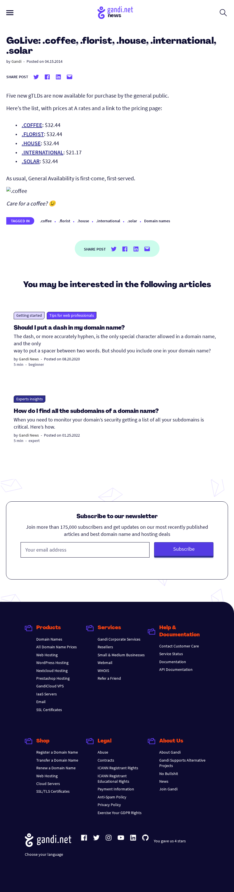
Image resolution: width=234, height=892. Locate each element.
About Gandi (170, 752)
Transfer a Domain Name (57, 760)
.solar (132, 220)
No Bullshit (168, 773)
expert (34, 440)
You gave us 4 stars (170, 840)
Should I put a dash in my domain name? (69, 328)
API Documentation (176, 669)
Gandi (16, 61)
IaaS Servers (46, 694)
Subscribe (184, 549)
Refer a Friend (109, 678)
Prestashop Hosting (53, 678)
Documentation (172, 661)
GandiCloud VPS (50, 686)
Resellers (105, 646)
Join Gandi (168, 789)
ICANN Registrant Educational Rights (113, 778)
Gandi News (29, 359)
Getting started (29, 315)
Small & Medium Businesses (121, 654)
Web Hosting (47, 654)
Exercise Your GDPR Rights (120, 812)
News (163, 781)
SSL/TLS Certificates (53, 791)
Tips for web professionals (71, 315)
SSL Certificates (49, 709)
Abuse (103, 752)
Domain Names (49, 639)
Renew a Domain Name (56, 767)
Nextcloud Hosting (52, 670)
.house (83, 220)
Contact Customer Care (179, 646)
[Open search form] (223, 12)
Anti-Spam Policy (112, 797)
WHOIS (103, 670)
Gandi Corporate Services (119, 639)
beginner (36, 364)
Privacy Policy (109, 804)
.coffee (46, 220)
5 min (18, 364)
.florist (64, 220)
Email (41, 701)
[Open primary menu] (9, 13)
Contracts (106, 760)
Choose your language (44, 854)
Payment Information (116, 789)
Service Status (171, 653)
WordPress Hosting (52, 662)
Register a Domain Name (57, 752)
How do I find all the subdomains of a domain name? (86, 411)
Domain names (157, 220)
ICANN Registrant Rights (118, 767)
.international (108, 220)
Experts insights (29, 398)
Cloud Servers (48, 783)
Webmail (105, 662)
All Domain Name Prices (56, 646)
